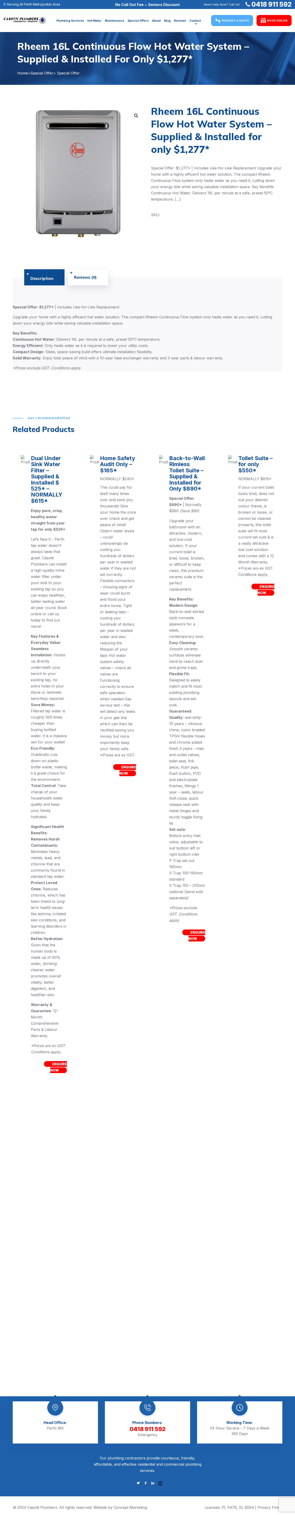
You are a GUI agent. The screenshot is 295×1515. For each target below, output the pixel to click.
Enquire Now (197, 935)
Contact (195, 20)
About (156, 20)
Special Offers (138, 20)
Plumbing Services (70, 20)
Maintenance (114, 20)
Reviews (180, 20)
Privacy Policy (269, 1507)
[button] (136, 116)
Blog (167, 20)
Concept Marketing (130, 1507)
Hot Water (94, 20)
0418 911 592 (271, 4)
